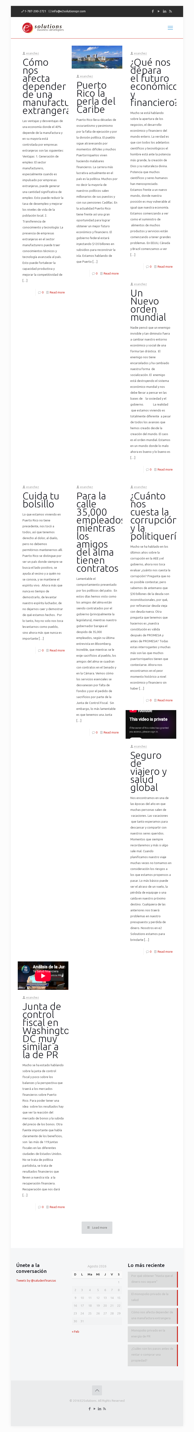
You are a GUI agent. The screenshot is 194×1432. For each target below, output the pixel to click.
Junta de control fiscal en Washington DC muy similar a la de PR (48, 1030)
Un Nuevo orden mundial (148, 305)
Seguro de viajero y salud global (148, 771)
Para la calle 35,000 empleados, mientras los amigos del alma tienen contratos (102, 532)
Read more (57, 292)
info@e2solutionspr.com (69, 11)
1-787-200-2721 (35, 11)
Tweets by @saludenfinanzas (36, 1280)
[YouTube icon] (158, 11)
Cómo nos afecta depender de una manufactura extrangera (50, 86)
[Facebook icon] (152, 11)
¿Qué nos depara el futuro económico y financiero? (154, 82)
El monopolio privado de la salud (149, 1296)
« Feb (75, 1331)
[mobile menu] (170, 28)
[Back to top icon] (97, 1390)
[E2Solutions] (43, 27)
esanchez (32, 53)
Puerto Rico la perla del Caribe (95, 97)
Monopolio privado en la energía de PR (148, 1333)
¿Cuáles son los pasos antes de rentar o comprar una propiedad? (152, 1354)
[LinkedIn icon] (164, 11)
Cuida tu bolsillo (40, 499)
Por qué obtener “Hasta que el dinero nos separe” (152, 1278)
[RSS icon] (170, 11)
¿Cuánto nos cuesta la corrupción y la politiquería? (157, 515)
